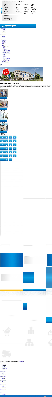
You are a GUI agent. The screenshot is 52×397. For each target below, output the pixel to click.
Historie (2, 373)
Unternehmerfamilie (4, 374)
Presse (2, 381)
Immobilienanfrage (4, 387)
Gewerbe (3, 386)
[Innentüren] (4, 56)
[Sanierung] (4, 44)
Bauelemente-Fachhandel (4, 368)
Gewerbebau (3, 366)
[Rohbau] (4, 47)
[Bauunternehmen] (4, 40)
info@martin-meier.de (21, 361)
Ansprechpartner (3, 394)
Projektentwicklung (4, 365)
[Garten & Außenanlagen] (6, 50)
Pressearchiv (3, 382)
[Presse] (3, 31)
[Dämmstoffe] (5, 49)
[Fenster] (4, 55)
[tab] (26, 100)
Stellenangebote (3, 378)
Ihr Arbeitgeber (3, 377)
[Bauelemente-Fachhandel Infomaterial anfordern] (6, 60)
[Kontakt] (3, 29)
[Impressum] (3, 36)
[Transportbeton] (4, 61)
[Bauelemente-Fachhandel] (4, 54)
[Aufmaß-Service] (5, 59)
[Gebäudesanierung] (3, 43)
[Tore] (3, 57)
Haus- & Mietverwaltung (4, 369)
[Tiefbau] (4, 48)
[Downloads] (4, 30)
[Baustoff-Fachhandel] (3, 45)
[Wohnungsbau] (4, 42)
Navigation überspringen (3, 28)
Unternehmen (3, 372)
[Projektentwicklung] (3, 41)
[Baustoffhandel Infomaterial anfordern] (6, 52)
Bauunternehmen (4, 364)
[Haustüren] (6, 58)
